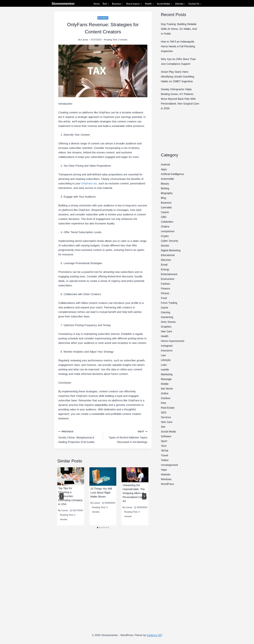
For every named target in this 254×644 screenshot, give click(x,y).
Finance (165, 288)
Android (165, 164)
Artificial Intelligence (172, 174)
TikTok (164, 450)
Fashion (165, 283)
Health (164, 336)
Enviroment (167, 278)
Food (164, 298)
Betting (165, 188)
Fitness (165, 293)
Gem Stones (168, 321)
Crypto (165, 236)
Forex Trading (169, 302)
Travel (164, 455)
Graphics (166, 326)
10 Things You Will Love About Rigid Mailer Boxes (101, 492)
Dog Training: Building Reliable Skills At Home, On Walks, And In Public (179, 29)
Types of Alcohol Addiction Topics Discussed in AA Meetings (128, 436)
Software (166, 436)
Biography (167, 193)
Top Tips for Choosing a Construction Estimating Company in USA (70, 496)
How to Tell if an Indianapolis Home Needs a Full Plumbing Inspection (178, 46)
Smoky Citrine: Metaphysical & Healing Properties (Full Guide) (76, 436)
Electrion (166, 259)
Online (164, 393)
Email (164, 264)
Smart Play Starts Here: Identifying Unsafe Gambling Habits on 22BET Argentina (177, 76)
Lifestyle (166, 360)
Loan (164, 364)
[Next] (144, 496)
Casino (165, 212)
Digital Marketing (170, 250)
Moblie (165, 383)
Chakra (165, 226)
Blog (163, 197)
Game (164, 307)
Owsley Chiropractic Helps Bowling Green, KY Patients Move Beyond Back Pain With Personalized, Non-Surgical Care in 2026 (180, 99)
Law (163, 355)
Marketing (167, 374)
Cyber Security (169, 240)
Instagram (167, 345)
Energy (165, 269)
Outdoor (166, 398)
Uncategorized (169, 464)
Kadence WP (154, 635)
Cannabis (166, 207)
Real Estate (167, 407)
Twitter (165, 460)
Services (166, 417)
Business (103, 18)
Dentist (165, 245)
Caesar (84, 40)
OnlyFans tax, (89, 183)
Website (165, 474)
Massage (166, 379)
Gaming (165, 312)
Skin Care (166, 422)
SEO (163, 412)
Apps (164, 169)
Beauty (165, 183)
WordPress (167, 484)
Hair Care (166, 331)
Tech (163, 445)
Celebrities (167, 221)
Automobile (167, 178)
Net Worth (167, 388)
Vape (164, 469)
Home (97, 3)
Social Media (168, 431)
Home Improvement (172, 340)
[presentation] (70, 476)
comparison (167, 231)
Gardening (167, 317)
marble (165, 369)
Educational (167, 255)
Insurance (167, 350)
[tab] (97, 527)
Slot (163, 426)
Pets (163, 402)
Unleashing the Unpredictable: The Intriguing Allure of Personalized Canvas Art (135, 493)
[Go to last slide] (61, 496)
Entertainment (169, 274)
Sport (164, 441)
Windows (166, 479)
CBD (163, 217)
